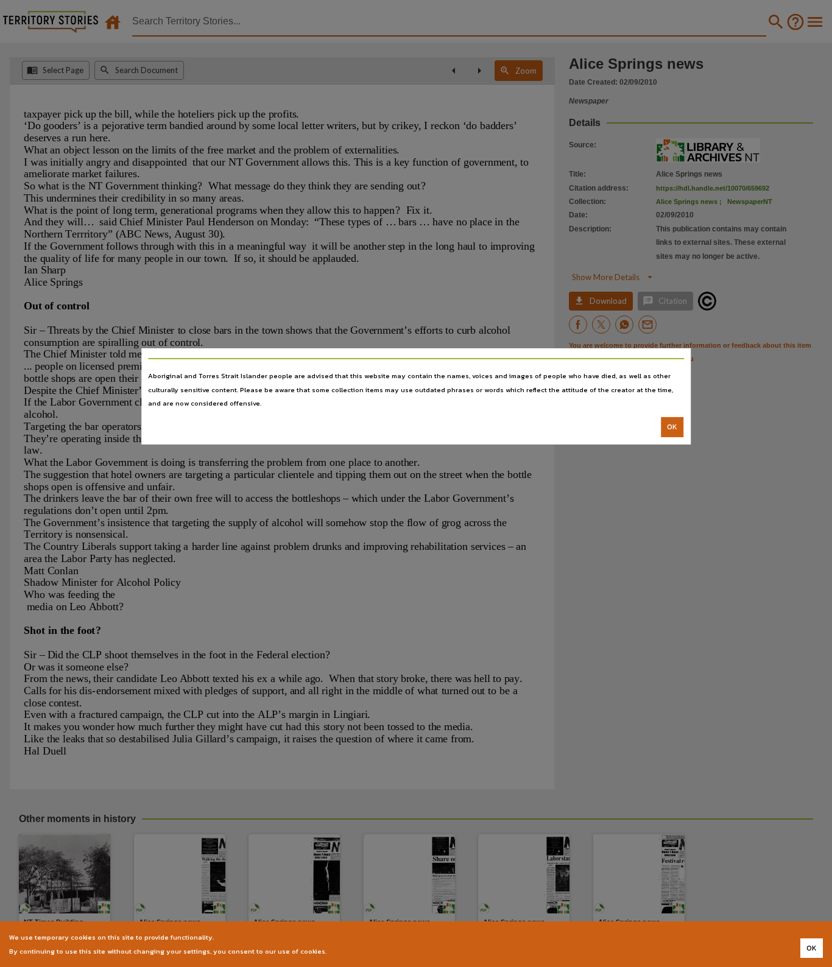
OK (672, 426)
